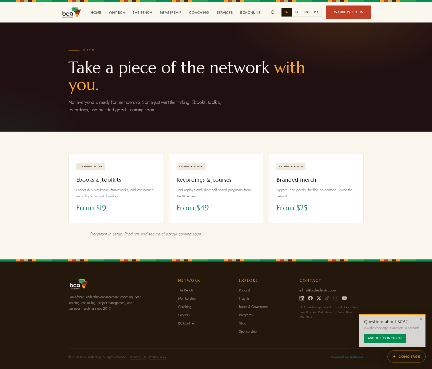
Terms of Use (138, 357)
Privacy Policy (157, 357)
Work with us (348, 12)
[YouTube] (344, 298)
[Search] (273, 12)
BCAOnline (250, 12)
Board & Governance (253, 306)
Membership (171, 12)
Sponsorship (247, 331)
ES (306, 12)
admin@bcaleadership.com (318, 290)
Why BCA (117, 12)
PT (316, 12)
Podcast (244, 290)
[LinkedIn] (302, 298)
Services (225, 12)
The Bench (142, 12)
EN (286, 12)
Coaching (199, 12)
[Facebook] (310, 298)
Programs (246, 314)
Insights (244, 298)
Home (95, 12)
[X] (318, 298)
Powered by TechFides (347, 357)
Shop (242, 323)
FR (296, 12)
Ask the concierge (385, 338)
